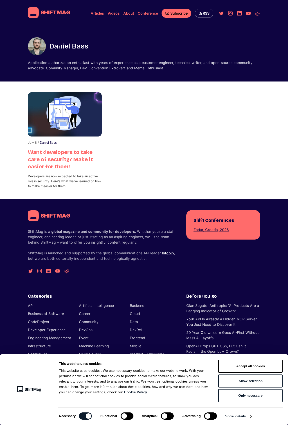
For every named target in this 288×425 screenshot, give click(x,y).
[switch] (127, 416)
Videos (114, 13)
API (31, 305)
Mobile (135, 346)
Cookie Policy (135, 392)
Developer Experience (46, 330)
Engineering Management (49, 338)
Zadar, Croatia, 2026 (211, 229)
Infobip (168, 253)
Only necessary (250, 395)
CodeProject (38, 321)
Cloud (135, 313)
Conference (148, 13)
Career (84, 313)
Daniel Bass (48, 142)
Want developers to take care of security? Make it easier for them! (60, 159)
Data (134, 321)
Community (89, 321)
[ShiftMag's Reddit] (257, 13)
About (128, 13)
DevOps (85, 330)
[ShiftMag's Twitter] (221, 13)
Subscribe (179, 13)
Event (84, 338)
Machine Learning (94, 346)
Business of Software (46, 313)
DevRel (136, 330)
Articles (97, 13)
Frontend (137, 338)
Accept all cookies (250, 366)
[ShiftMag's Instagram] (230, 13)
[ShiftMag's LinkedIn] (239, 13)
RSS (206, 13)
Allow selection (250, 381)
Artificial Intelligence (96, 305)
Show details (235, 416)
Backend (137, 305)
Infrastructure (39, 346)
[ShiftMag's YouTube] (248, 13)
